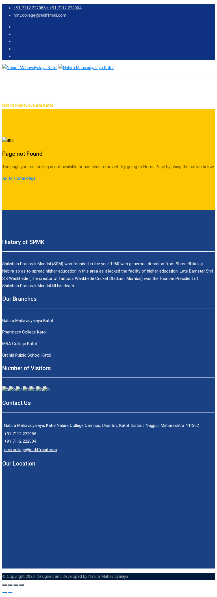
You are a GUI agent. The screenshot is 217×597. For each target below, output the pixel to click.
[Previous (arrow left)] (4, 592)
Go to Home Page (19, 178)
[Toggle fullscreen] (16, 585)
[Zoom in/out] (21, 585)
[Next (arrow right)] (10, 592)
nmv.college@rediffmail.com (40, 15)
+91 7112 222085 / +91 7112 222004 (47, 7)
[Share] (10, 585)
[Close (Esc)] (4, 585)
